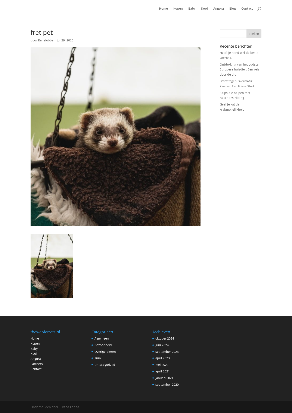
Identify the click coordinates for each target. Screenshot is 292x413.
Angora (218, 8)
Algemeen (101, 338)
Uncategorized (104, 365)
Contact (247, 8)
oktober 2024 (164, 338)
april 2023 (162, 358)
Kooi (204, 8)
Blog (232, 8)
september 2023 (167, 352)
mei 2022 (161, 365)
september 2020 (167, 384)
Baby (192, 8)
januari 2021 (164, 378)
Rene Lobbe (70, 407)
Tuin (97, 358)
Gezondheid (103, 345)
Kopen (178, 8)
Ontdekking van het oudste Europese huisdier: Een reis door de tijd (239, 69)
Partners (37, 364)
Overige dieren (105, 352)
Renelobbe (45, 40)
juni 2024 (162, 345)
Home (163, 8)
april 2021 (162, 371)
